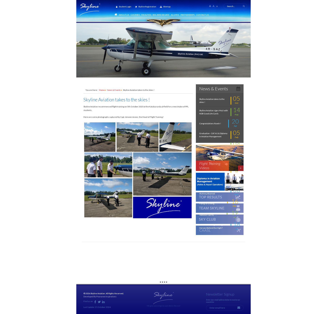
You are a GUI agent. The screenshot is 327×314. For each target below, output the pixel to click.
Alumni (175, 14)
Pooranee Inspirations (106, 296)
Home (102, 90)
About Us (124, 14)
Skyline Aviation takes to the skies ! (116, 99)
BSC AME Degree (161, 14)
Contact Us (202, 14)
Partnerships (187, 14)
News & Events (114, 90)
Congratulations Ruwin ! (210, 123)
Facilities (146, 14)
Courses (135, 14)
